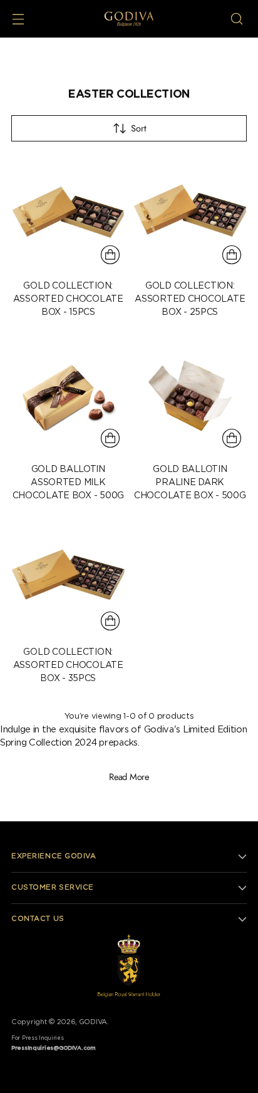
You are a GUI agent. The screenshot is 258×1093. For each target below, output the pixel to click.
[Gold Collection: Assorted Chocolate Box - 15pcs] (68, 213)
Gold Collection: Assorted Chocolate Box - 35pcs (68, 665)
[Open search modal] (236, 19)
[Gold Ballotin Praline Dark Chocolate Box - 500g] (190, 396)
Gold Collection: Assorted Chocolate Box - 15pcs (68, 299)
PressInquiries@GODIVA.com (53, 1048)
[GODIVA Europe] (129, 19)
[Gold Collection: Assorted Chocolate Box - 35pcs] (68, 580)
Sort (138, 128)
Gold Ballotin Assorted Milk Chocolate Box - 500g (68, 482)
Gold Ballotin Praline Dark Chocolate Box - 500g (189, 482)
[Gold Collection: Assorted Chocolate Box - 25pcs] (190, 213)
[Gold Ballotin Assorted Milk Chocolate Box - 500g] (68, 396)
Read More (128, 776)
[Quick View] (110, 255)
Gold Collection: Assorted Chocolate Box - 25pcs (190, 299)
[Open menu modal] (18, 19)
